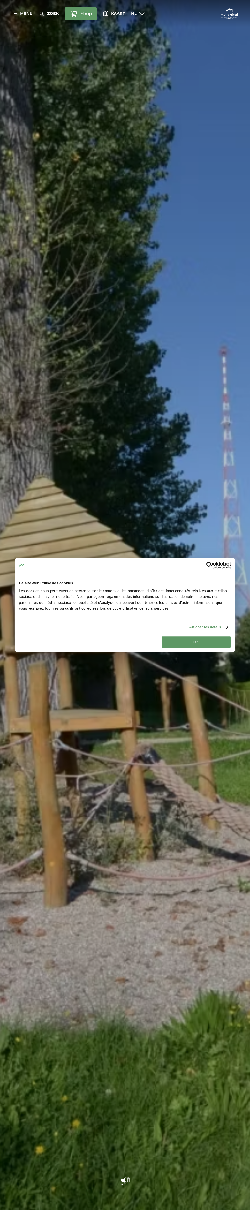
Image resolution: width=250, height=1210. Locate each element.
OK (196, 642)
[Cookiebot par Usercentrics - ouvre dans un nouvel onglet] (209, 565)
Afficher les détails (205, 627)
